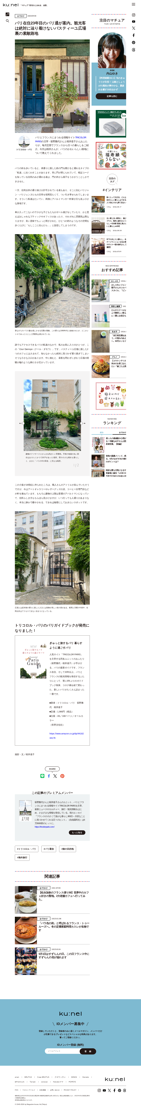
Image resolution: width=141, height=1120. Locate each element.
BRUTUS (28, 1077)
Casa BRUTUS (43, 1077)
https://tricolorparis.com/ (44, 827)
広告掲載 (42, 1090)
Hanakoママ (58, 1082)
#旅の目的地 (67, 849)
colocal (44, 1082)
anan (17, 1077)
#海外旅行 (22, 857)
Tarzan (33, 1082)
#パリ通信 (49, 849)
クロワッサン (60, 1077)
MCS (16, 1090)
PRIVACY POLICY (70, 1090)
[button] (82, 423)
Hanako (85, 1077)
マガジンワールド (28, 1090)
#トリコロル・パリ (26, 849)
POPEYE (72, 1082)
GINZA (74, 1077)
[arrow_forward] (133, 14)
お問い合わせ (55, 1090)
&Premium (19, 1082)
